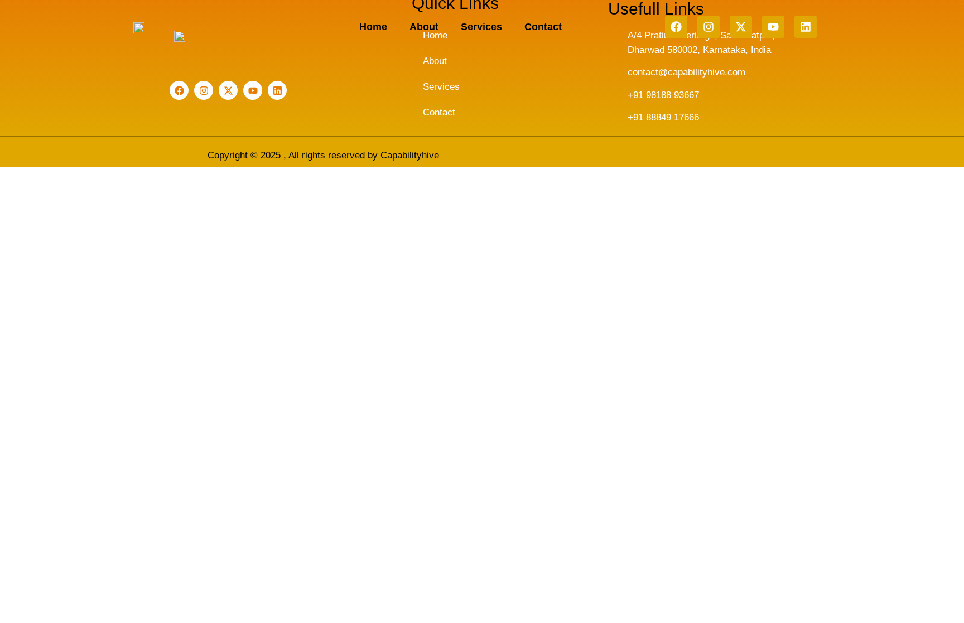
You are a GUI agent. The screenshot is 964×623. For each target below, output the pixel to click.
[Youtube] (773, 27)
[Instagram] (708, 27)
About (423, 26)
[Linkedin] (805, 27)
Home (373, 26)
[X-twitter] (741, 27)
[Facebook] (676, 27)
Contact (543, 26)
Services (481, 26)
